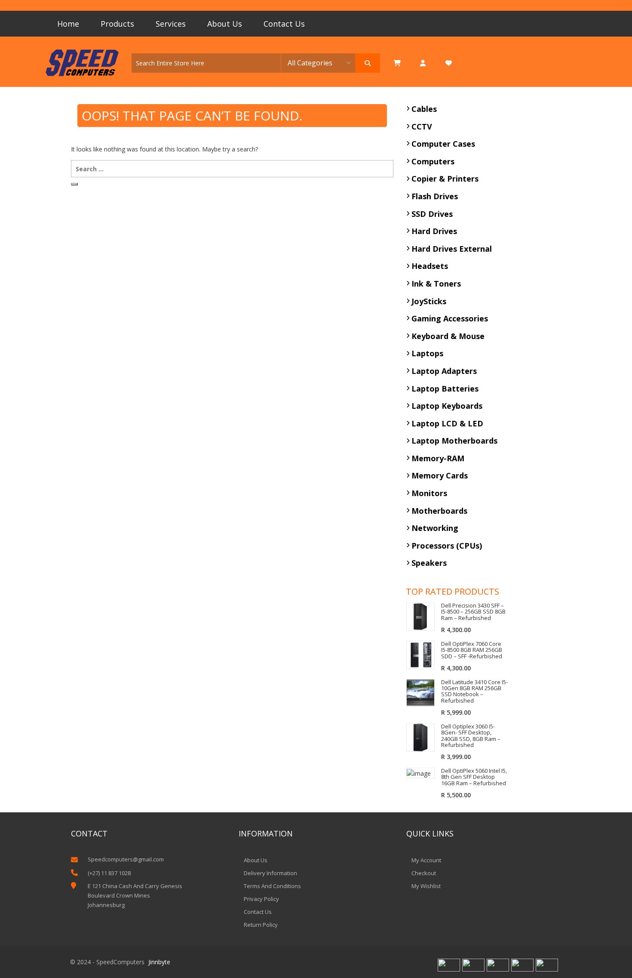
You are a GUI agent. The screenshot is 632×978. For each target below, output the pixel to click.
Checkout (423, 873)
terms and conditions (272, 886)
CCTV (421, 126)
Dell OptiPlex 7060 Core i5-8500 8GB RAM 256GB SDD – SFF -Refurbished (471, 650)
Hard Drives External (451, 249)
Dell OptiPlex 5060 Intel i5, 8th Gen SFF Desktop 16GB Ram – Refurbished (474, 777)
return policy (261, 925)
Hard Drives (434, 231)
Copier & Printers (445, 178)
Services (171, 24)
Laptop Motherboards (454, 440)
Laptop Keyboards (446, 406)
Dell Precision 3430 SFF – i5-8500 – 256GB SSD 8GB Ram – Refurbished (473, 611)
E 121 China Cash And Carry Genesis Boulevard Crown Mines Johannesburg (135, 895)
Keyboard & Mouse (448, 336)
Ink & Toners (436, 283)
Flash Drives (434, 196)
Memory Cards (439, 475)
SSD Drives (432, 214)
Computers (432, 161)
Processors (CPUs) (446, 545)
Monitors (429, 493)
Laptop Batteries (445, 388)
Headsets (429, 266)
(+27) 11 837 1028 (109, 873)
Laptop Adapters (444, 371)
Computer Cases (443, 144)
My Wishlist (426, 886)
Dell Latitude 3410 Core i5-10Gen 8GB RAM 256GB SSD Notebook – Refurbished (474, 691)
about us (255, 860)
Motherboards (439, 511)
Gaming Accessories (449, 318)
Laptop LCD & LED (447, 423)
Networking (434, 528)
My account (426, 860)
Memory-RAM (437, 458)
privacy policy (261, 899)
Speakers (429, 563)
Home (68, 24)
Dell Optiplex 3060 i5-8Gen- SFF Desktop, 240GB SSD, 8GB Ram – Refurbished (470, 735)
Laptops (427, 353)
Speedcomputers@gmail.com (126, 859)
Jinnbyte (159, 962)
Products (117, 24)
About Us (224, 24)
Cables (424, 109)
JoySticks (428, 301)
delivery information (270, 873)
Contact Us (284, 24)
